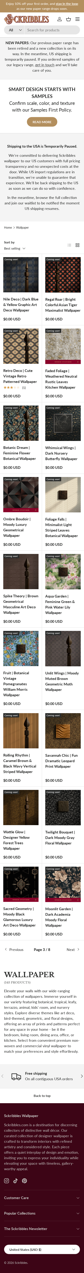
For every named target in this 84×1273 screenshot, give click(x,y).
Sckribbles (21, 1262)
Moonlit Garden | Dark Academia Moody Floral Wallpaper (59, 917)
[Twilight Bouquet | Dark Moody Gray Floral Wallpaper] (63, 807)
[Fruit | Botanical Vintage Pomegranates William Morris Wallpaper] (21, 648)
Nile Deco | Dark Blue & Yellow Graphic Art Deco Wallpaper (21, 304)
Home (8, 227)
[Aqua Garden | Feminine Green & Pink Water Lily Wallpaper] (63, 571)
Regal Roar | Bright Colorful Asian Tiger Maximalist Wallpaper (63, 304)
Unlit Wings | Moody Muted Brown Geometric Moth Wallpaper (62, 681)
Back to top (42, 1096)
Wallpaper (22, 227)
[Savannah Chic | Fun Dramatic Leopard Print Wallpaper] (63, 731)
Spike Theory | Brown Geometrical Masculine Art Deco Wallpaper (20, 604)
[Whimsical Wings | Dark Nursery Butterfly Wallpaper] (63, 423)
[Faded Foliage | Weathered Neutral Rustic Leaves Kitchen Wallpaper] (63, 346)
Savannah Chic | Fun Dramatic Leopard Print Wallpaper (61, 761)
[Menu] (77, 19)
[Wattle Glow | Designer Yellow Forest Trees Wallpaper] (21, 807)
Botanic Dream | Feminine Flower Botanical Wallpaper (19, 453)
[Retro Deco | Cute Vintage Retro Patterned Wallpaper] (21, 346)
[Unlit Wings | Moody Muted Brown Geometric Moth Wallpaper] (63, 648)
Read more (42, 122)
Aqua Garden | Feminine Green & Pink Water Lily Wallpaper (60, 604)
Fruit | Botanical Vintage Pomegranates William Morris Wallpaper (16, 684)
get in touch (44, 64)
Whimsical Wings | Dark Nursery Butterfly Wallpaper (61, 453)
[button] (68, 19)
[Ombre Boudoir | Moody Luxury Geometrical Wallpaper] (21, 494)
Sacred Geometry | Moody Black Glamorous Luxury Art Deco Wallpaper (19, 916)
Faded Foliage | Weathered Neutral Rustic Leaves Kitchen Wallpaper (61, 378)
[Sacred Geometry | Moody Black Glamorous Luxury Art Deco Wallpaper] (21, 884)
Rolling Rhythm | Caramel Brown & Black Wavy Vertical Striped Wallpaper (19, 763)
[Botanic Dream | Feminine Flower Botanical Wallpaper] (21, 423)
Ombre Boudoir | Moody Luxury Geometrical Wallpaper (17, 527)
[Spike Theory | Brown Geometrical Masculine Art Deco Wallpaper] (21, 571)
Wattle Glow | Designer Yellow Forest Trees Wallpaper (16, 840)
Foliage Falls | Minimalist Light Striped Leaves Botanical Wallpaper (61, 527)
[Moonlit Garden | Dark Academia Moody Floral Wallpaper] (63, 884)
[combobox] (42, 29)
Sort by (9, 242)
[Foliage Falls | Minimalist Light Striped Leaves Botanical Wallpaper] (63, 494)
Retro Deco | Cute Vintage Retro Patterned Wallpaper (20, 376)
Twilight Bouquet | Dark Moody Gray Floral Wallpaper (60, 837)
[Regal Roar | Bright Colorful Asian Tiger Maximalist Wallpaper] (63, 275)
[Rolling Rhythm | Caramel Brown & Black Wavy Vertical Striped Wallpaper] (21, 730)
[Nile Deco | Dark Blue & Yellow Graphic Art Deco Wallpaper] (21, 274)
